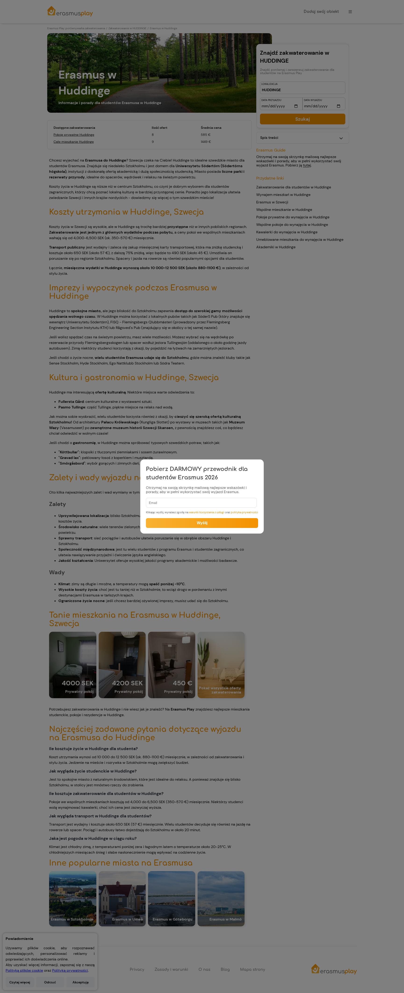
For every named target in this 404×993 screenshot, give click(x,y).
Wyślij (202, 523)
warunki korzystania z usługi (206, 512)
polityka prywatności (244, 512)
